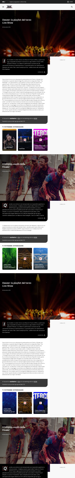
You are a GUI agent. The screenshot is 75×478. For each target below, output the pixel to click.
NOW (35, 118)
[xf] (10, 6)
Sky (19, 118)
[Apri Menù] (4, 7)
